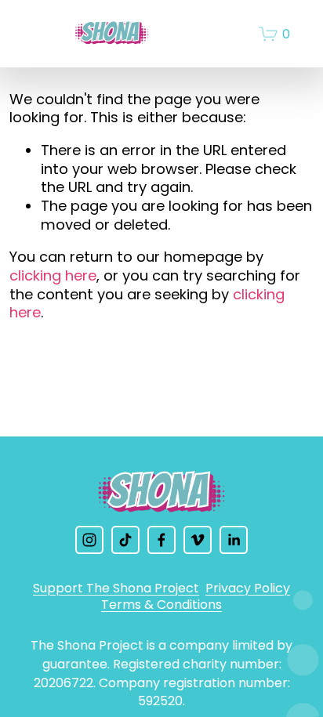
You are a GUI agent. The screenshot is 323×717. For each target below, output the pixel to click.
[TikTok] (125, 540)
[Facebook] (161, 540)
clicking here (52, 275)
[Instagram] (89, 540)
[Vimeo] (197, 540)
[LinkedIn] (234, 540)
